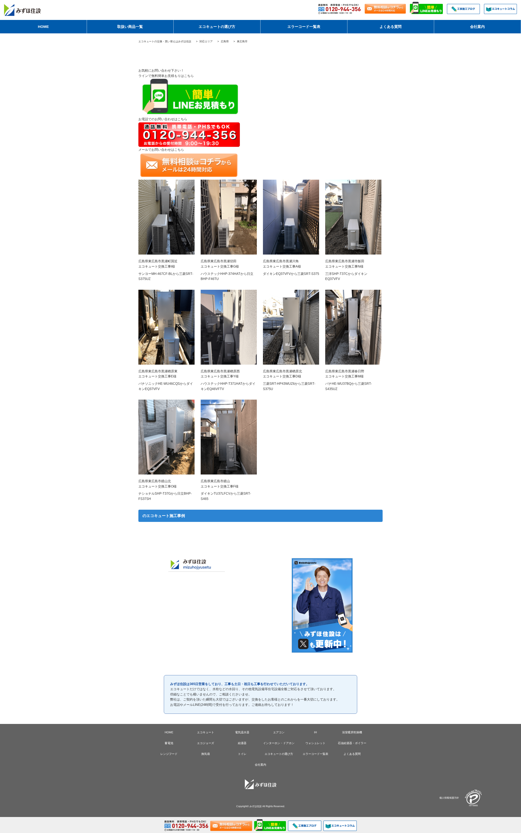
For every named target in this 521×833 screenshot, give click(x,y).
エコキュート (205, 732)
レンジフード (168, 753)
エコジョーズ (205, 743)
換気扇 (205, 753)
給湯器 (242, 743)
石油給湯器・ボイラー (352, 743)
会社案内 (477, 27)
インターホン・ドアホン (278, 743)
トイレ (242, 753)
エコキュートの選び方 (217, 27)
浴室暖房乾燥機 (352, 732)
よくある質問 (391, 27)
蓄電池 (169, 743)
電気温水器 (242, 732)
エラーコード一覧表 (303, 27)
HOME (43, 27)
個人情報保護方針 (449, 797)
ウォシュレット (315, 743)
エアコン (279, 732)
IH (315, 732)
